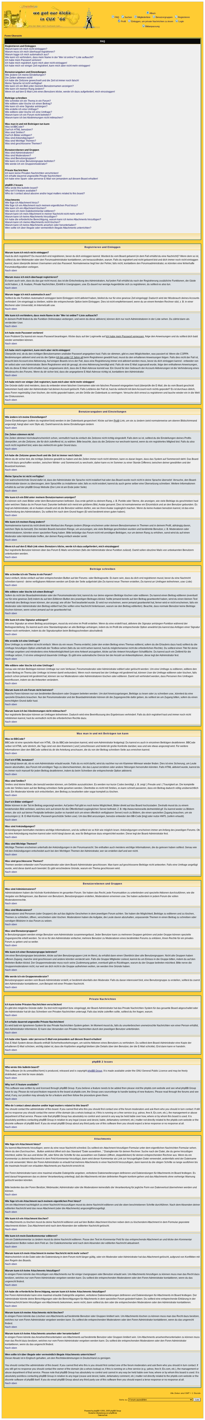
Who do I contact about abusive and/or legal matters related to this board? (45, 193)
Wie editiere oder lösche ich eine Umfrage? (28, 112)
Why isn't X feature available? (21, 190)
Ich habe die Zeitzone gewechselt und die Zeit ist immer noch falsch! (42, 80)
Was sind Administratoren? (19, 152)
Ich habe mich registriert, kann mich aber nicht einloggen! (36, 62)
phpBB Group (94, 1070)
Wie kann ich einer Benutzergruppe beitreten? (30, 161)
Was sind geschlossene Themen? (23, 143)
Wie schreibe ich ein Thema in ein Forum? (28, 100)
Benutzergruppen (164, 17)
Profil (123, 21)
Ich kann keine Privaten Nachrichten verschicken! (31, 173)
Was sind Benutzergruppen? (20, 158)
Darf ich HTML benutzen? (19, 129)
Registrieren (184, 17)
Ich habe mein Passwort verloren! (23, 60)
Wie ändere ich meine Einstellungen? (25, 74)
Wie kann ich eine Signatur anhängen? (26, 106)
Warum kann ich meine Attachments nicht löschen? (32, 222)
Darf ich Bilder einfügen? (18, 135)
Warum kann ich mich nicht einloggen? (26, 49)
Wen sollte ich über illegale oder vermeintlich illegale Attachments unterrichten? (48, 227)
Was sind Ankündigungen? (19, 138)
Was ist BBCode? (14, 126)
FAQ (117, 17)
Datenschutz (102, 1415)
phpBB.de (113, 1413)
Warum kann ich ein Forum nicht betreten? (28, 114)
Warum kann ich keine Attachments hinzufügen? (31, 216)
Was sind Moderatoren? (18, 155)
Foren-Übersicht (13, 36)
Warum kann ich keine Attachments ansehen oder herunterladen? (40, 225)
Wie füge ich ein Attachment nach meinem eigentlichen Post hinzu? (41, 205)
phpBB (96, 1411)
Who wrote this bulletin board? (21, 187)
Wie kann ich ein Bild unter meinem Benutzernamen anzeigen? (39, 86)
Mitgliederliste (143, 17)
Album (153, 13)
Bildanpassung (152, 26)
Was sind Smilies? (15, 132)
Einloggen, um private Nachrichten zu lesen (152, 21)
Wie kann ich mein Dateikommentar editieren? (30, 211)
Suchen (128, 17)
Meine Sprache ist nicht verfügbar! (23, 83)
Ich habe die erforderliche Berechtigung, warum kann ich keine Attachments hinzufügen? (53, 219)
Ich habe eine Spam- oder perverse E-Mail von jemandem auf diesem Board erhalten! (51, 178)
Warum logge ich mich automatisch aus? (27, 54)
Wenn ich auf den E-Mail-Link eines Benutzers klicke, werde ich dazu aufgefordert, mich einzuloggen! (60, 91)
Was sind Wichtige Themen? (20, 140)
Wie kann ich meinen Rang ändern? (24, 88)
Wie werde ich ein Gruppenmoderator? (26, 164)
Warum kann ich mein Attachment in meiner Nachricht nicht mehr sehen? (44, 213)
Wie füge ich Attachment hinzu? (22, 202)
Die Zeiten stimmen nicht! (18, 77)
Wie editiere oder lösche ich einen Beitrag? (28, 103)
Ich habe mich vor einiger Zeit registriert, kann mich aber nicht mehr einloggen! (47, 65)
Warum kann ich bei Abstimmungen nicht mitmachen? (34, 117)
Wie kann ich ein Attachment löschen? (25, 208)
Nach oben (11, 270)
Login (181, 21)
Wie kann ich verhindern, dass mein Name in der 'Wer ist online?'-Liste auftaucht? (49, 57)
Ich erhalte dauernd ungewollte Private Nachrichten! (33, 176)
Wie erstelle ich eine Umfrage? (21, 109)
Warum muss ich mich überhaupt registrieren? (30, 51)
